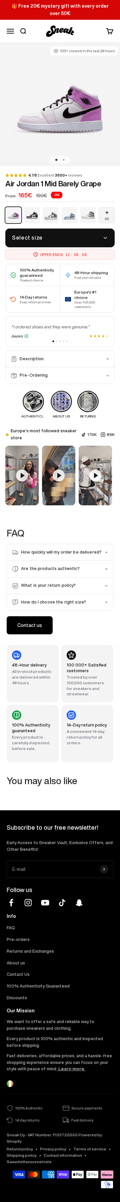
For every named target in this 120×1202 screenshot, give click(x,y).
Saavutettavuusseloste (29, 1161)
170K (92, 434)
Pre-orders (18, 939)
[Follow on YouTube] (45, 902)
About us (16, 963)
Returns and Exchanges (30, 951)
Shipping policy (22, 1155)
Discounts (17, 998)
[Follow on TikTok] (62, 902)
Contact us (29, 625)
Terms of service (89, 1149)
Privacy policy (53, 1149)
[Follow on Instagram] (28, 902)
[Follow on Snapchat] (79, 902)
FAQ (11, 928)
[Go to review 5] (67, 341)
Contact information (63, 1155)
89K (111, 434)
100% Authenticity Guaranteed (38, 986)
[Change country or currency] (10, 1083)
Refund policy (20, 1149)
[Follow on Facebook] (11, 902)
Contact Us (18, 974)
